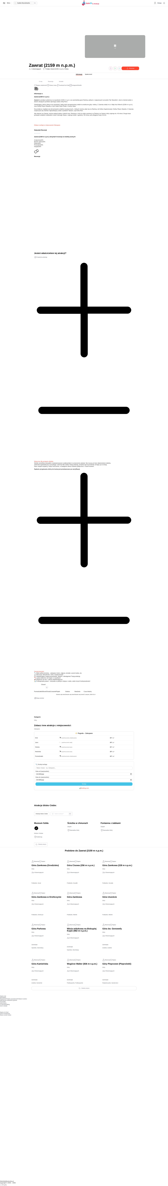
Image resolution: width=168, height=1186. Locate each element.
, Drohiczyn (40, 914)
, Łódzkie (109, 948)
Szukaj (84, 784)
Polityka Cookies (22, 999)
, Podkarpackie (79, 983)
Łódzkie (104, 948)
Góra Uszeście (109, 897)
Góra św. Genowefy (112, 929)
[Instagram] (7, 1009)
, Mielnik (74, 914)
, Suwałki (75, 883)
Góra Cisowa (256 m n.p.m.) (80, 865)
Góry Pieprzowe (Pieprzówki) (116, 964)
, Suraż (39, 883)
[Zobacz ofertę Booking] (84, 788)
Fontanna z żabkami (111, 823)
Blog (8, 1004)
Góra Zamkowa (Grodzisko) (45, 865)
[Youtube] (12, 1009)
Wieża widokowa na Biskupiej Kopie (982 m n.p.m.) (81, 930)
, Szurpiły (110, 883)
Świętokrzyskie (106, 983)
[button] (164, 3)
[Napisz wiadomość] (119, 68)
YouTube (66, 85)
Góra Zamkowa (74, 897)
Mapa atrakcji (40, 698)
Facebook (61, 85)
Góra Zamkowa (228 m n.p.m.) (117, 865)
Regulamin (3, 999)
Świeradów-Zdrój (74, 830)
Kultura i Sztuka (38, 833)
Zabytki (69, 826)
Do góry (4, 1185)
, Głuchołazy (39, 948)
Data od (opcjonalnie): (42, 771)
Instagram (74, 85)
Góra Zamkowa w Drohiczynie (46, 897)
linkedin (79, 85)
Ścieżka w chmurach (77, 823)
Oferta (5, 1004)
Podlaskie (34, 883)
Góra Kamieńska (39, 964)
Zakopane (37, 729)
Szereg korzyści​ (39, 671)
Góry (35, 720)
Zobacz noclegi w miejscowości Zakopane (47, 125)
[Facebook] (2, 1009)
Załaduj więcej (42, 844)
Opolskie (33, 948)
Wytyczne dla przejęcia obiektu (43, 461)
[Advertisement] (84, 797)
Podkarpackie (71, 983)
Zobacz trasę (53, 85)
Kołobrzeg (39, 837)
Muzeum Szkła (41, 823)
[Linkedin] (16, 1009)
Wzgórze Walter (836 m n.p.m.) (82, 964)
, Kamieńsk (39, 983)
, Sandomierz (114, 983)
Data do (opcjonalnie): (42, 777)
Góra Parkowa (38, 929)
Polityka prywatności (12, 999)
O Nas (2, 1004)
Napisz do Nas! (4, 1012)
